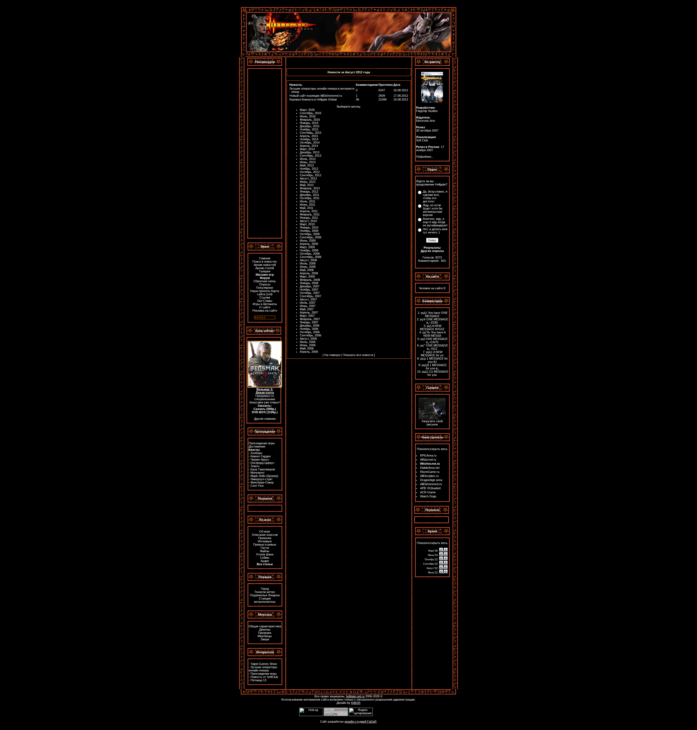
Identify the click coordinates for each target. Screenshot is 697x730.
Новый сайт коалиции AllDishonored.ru (315, 95)
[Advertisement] (264, 153)
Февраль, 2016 (310, 119)
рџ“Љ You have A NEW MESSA (434, 334)
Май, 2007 (307, 309)
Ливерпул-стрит (261, 479)
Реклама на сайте (264, 310)
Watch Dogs (428, 496)
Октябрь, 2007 (310, 292)
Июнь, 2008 (308, 266)
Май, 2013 (307, 165)
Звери (265, 639)
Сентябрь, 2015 (310, 132)
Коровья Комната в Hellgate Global (313, 99)
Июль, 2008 (308, 263)
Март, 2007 (307, 315)
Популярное (264, 287)
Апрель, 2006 (309, 351)
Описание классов (265, 534)
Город (265, 588)
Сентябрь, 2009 (310, 237)
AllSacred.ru (428, 459)
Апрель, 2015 (309, 136)
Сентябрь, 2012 (310, 175)
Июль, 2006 (308, 341)
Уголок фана (264, 554)
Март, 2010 (307, 224)
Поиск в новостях (264, 261)
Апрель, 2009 (309, 243)
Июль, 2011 (307, 201)
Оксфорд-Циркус (262, 462)
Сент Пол (257, 485)
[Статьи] (446, 550)
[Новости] (441, 550)
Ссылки (264, 297)
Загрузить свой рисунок (432, 422)
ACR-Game (428, 492)
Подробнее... (425, 156)
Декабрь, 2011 (309, 194)
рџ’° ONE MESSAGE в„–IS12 (434, 347)
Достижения (257, 446)
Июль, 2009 (308, 240)
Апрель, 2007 (309, 312)
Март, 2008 (307, 276)
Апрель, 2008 (309, 273)
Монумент (257, 472)
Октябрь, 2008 (310, 253)
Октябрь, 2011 (309, 198)
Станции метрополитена (264, 600)
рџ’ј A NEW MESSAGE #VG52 (432, 327)
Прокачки (264, 538)
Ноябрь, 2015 (309, 129)
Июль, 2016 (308, 116)
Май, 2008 (307, 270)
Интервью (265, 541)
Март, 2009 (307, 247)
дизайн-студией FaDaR (360, 721)
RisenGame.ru (429, 471)
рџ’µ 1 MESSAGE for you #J (434, 360)
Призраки (264, 632)
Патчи (265, 547)
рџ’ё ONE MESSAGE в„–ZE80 (434, 321)
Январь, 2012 (309, 191)
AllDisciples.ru (429, 475)
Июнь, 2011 (307, 204)
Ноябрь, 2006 (309, 328)
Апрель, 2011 (309, 211)
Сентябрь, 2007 (310, 296)
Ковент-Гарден (260, 456)
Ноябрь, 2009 (309, 230)
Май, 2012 (307, 185)
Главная (264, 258)
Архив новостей (265, 264)
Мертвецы (265, 636)
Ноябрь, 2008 (309, 250)
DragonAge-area (431, 480)
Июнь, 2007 (308, 306)
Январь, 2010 (309, 227)
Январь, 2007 (309, 322)
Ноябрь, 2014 (309, 139)
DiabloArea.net (429, 467)
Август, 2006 (308, 338)
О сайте (264, 307)
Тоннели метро (264, 592)
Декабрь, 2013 (309, 152)
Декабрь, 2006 (309, 325)
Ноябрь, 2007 (309, 289)
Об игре (264, 531)
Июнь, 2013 (308, 162)
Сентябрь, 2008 (310, 256)
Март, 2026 (307, 109)
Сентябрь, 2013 (310, 155)
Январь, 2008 (309, 283)
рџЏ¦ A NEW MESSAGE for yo (432, 353)
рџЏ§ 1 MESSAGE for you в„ (434, 366)
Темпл (254, 466)
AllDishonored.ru (431, 484)
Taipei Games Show (263, 663)
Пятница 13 (258, 680)
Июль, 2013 (308, 158)
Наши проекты (260, 291)
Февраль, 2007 (310, 319)
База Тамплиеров (262, 469)
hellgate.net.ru (355, 696)
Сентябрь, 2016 (310, 113)
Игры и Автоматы (265, 304)
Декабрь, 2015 (309, 126)
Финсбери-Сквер (262, 482)
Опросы (264, 284)
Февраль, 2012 (310, 188)
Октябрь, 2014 (310, 142)
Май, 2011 (306, 207)
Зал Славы (264, 300)
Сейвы (264, 557)
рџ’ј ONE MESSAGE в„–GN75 (434, 340)
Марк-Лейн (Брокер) (264, 475)
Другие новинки (265, 418)
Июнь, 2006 (308, 345)
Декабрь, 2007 (309, 286)
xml (269, 294)
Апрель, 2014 (309, 145)
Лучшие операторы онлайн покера (263, 668)
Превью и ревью (264, 544)
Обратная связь (264, 281)
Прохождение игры (262, 443)
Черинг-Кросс (259, 459)
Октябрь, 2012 (310, 172)
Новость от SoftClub (264, 677)
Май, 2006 (307, 348)
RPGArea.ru (428, 455)
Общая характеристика (265, 626)
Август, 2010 (308, 221)
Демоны (264, 629)
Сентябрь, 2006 (310, 335)
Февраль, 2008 (310, 279)
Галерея (264, 271)
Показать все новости (358, 355)
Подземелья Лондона (265, 595)
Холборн (256, 453)
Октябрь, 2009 (310, 234)
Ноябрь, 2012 (309, 168)
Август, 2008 (308, 260)
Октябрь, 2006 (310, 332)
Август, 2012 (308, 178)
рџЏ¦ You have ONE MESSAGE (434, 314)
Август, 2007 (308, 299)
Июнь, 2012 (308, 181)
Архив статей (264, 268)
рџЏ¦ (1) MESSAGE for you (435, 373)
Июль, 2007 (308, 302)
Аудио (265, 560)
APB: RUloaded (430, 488)
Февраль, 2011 (310, 214)
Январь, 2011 (309, 217)
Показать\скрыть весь (432, 449)
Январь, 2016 (309, 122)
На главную (332, 355)
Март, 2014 (307, 149)
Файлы (264, 551)
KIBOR (355, 702)
